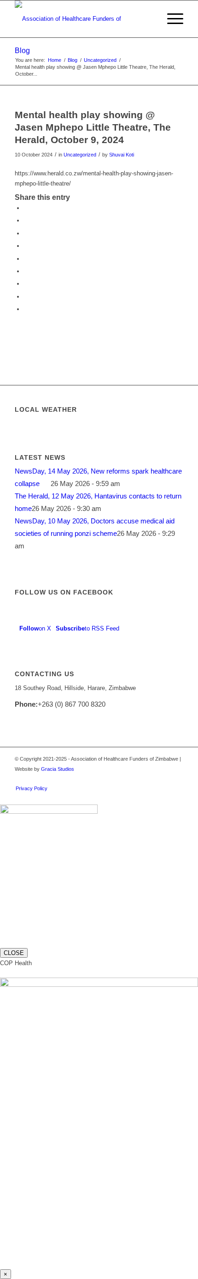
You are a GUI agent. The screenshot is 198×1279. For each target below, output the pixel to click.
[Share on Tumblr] (26, 271)
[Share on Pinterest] (26, 245)
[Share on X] (26, 220)
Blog (22, 50)
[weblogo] (82, 18)
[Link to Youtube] (176, 779)
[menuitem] (149, 18)
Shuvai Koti (121, 154)
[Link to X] (135, 779)
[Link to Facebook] (162, 779)
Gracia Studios (57, 769)
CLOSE (14, 952)
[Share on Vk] (26, 283)
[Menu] (170, 18)
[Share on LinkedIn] (26, 258)
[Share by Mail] (26, 309)
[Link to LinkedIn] (149, 779)
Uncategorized (80, 154)
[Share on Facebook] (26, 207)
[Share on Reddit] (26, 296)
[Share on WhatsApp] (26, 233)
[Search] (149, 18)
